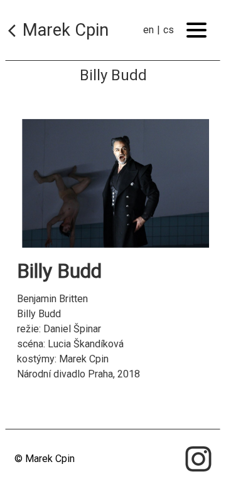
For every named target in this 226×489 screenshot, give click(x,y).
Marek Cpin (66, 30)
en (148, 30)
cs (168, 30)
